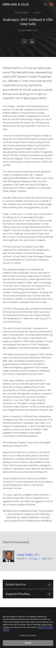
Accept (28, 643)
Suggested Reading (18, 593)
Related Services (16, 584)
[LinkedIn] (32, 41)
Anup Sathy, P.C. (28, 554)
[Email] (24, 41)
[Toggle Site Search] (45, 4)
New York (47, 558)
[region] (28, 628)
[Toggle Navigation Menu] (51, 5)
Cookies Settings (28, 635)
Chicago (33, 558)
